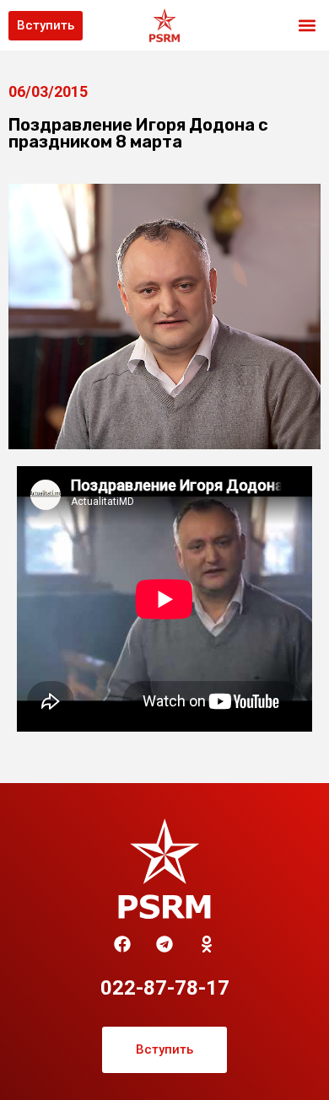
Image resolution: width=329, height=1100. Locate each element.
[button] (307, 26)
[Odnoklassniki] (207, 944)
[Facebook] (122, 944)
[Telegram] (164, 944)
